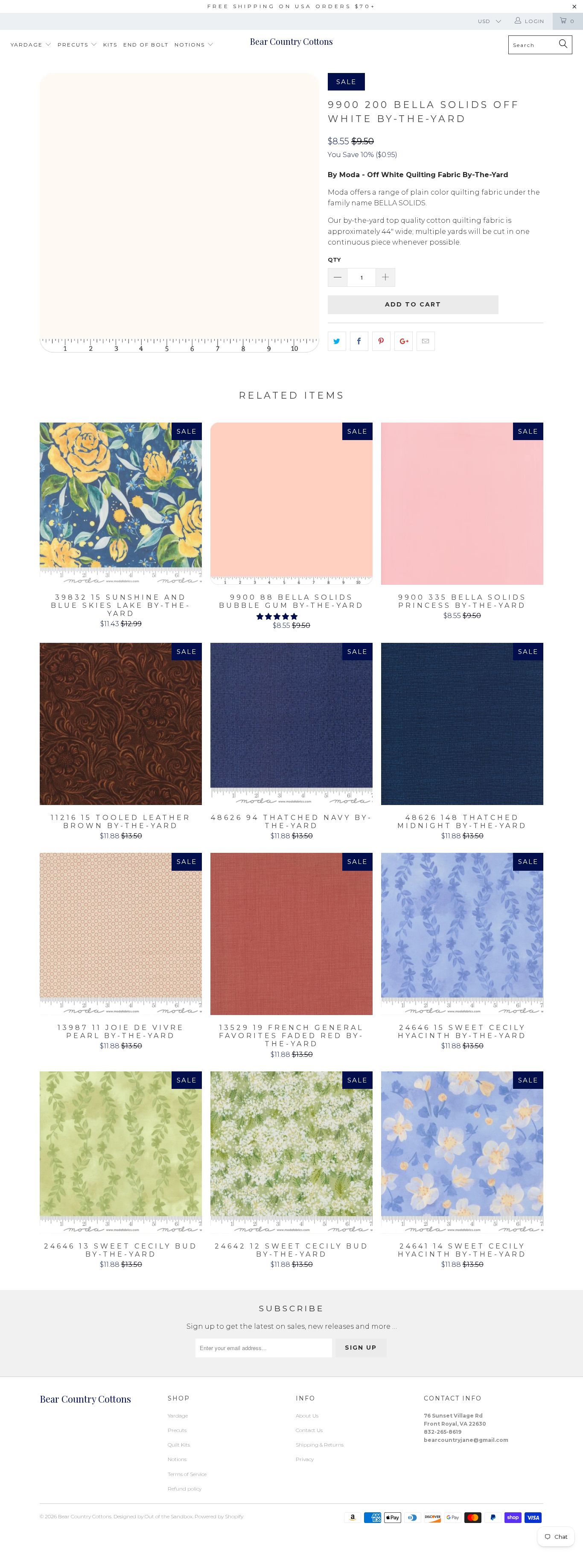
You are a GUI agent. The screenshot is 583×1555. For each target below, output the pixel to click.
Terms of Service (187, 1474)
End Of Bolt (146, 44)
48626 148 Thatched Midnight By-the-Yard (462, 724)
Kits (110, 44)
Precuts (74, 44)
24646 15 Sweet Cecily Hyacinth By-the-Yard (462, 934)
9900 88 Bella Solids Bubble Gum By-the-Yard (291, 504)
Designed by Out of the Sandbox (153, 1516)
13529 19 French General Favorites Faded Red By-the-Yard (291, 934)
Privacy (305, 1459)
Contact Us (309, 1430)
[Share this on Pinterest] (381, 341)
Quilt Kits (179, 1444)
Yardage (28, 44)
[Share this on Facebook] (359, 341)
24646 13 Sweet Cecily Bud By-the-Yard (121, 1152)
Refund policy (184, 1488)
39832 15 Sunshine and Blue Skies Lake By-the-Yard (121, 504)
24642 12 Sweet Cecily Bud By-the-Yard (291, 1152)
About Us (307, 1415)
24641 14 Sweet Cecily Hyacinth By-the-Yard (462, 1152)
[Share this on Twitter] (337, 341)
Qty (334, 259)
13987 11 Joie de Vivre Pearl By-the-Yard (121, 934)
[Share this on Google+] (403, 341)
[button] (277, 617)
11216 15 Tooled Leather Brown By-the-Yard (121, 724)
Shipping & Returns (320, 1444)
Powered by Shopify (219, 1516)
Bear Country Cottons (291, 41)
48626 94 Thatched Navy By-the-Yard (291, 724)
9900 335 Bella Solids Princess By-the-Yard (462, 504)
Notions (191, 44)
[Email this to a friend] (426, 341)
